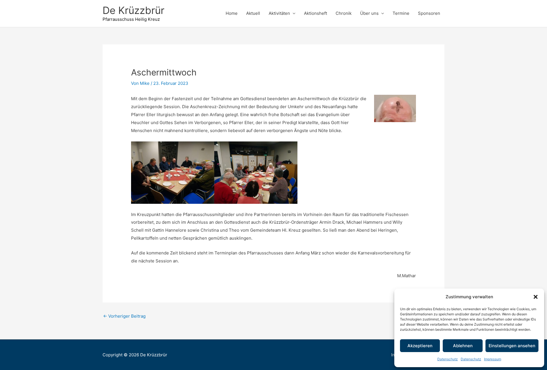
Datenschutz (447, 359)
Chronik (344, 13)
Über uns (369, 13)
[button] (535, 297)
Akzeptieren (419, 345)
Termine (401, 13)
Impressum (492, 359)
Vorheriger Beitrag (124, 316)
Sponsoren (429, 13)
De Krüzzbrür (133, 10)
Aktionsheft (315, 13)
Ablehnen (463, 345)
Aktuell (253, 13)
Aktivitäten (279, 13)
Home (232, 13)
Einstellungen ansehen (512, 345)
